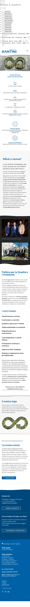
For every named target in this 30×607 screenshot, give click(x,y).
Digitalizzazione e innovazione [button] (9, 332)
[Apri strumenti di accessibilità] (2, 2)
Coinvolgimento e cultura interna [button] (11, 339)
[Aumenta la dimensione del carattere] (3, 39)
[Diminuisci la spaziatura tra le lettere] (28, 43)
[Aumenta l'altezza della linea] (27, 41)
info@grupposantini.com (12, 574)
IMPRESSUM (5, 585)
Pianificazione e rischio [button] (11, 316)
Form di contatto (12, 508)
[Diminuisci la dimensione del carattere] (29, 37)
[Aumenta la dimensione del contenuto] (6, 35)
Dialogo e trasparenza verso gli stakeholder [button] (13, 354)
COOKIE (4, 583)
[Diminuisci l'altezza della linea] (24, 41)
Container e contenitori (15, 530)
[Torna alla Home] (9, 50)
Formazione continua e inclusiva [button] (11, 345)
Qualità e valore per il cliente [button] (13, 324)
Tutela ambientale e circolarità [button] (13, 327)
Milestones (10, 478)
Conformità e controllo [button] (10, 320)
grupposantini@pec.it (10, 576)
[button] (27, 50)
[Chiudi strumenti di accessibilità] (4, 8)
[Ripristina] (1, 8)
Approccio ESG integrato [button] (11, 349)
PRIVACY (4, 581)
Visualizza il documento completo (15, 388)
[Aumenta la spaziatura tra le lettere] (3, 45)
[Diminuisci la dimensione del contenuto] (3, 35)
